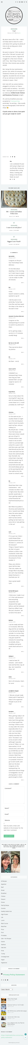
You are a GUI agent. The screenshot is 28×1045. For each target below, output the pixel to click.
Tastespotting (15, 101)
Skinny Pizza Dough (12, 998)
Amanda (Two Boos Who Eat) (16, 316)
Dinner (3, 902)
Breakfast (3, 893)
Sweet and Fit (12, 369)
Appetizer (3, 884)
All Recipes (4, 881)
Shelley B (11, 656)
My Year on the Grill (14, 343)
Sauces (3, 941)
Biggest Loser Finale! (14, 241)
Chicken (3, 896)
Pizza (2, 929)
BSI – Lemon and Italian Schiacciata (14, 212)
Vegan (3, 959)
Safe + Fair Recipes (6, 938)
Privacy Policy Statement (14, 974)
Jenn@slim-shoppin (14, 691)
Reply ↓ (22, 282)
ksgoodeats (12, 391)
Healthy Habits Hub (6, 911)
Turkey (3, 953)
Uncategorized (14, 28)
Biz (19, 33)
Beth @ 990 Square (13, 591)
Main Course (4, 923)
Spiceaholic (12, 256)
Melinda (11, 620)
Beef (2, 887)
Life (2, 917)
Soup (2, 950)
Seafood (3, 944)
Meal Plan (3, 926)
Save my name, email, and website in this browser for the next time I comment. (13, 828)
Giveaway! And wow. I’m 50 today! (16, 1005)
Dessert (3, 899)
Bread (2, 890)
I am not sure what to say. (14, 1017)
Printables (4, 935)
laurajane (11, 711)
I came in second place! (14, 227)
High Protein (4, 914)
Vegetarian (4, 962)
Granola (3, 908)
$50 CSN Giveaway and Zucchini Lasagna (17, 1011)
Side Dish (3, 947)
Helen (10, 677)
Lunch (2, 920)
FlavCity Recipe (5, 905)
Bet (9, 287)
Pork (2, 932)
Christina (11, 412)
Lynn (10, 532)
